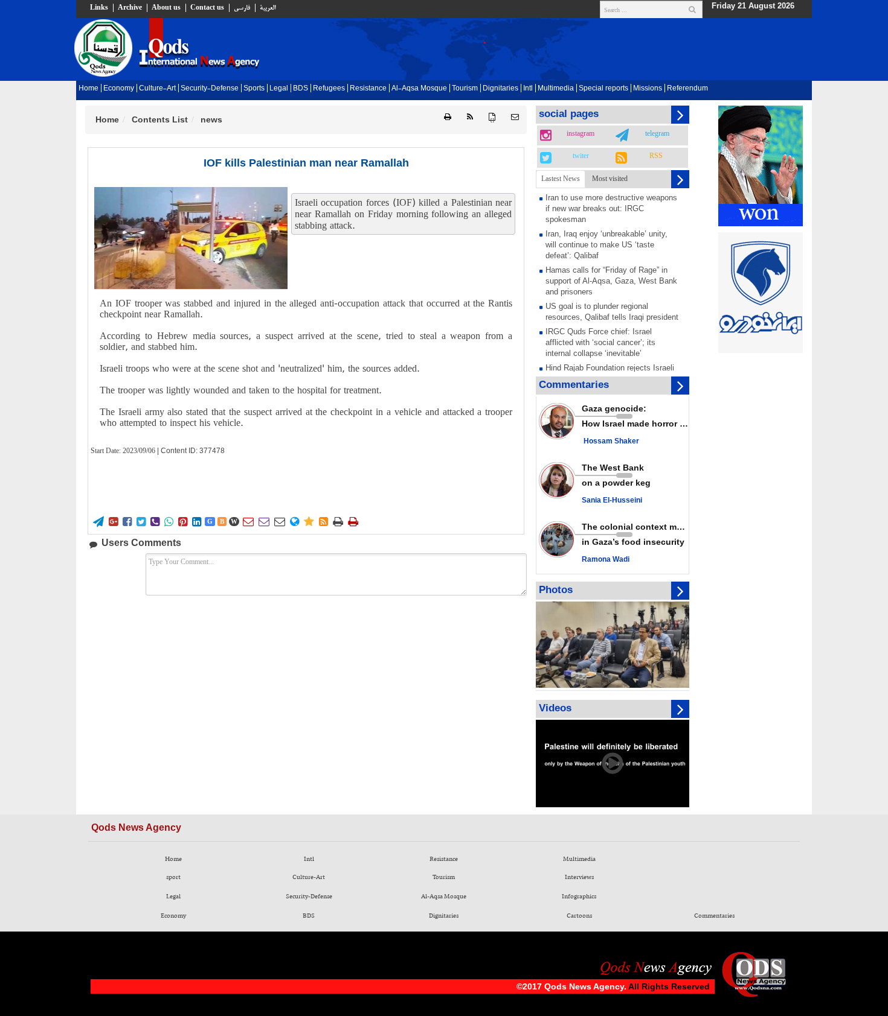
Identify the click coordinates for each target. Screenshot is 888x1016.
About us (166, 7)
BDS (300, 88)
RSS (656, 156)
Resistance (368, 88)
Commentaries (714, 915)
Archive (130, 7)
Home (88, 88)
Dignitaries (500, 88)
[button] (515, 117)
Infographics (579, 896)
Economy (118, 88)
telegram (657, 134)
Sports (254, 88)
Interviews (579, 877)
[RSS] (470, 117)
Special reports (603, 88)
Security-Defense (210, 88)
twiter (581, 156)
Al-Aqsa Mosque (419, 88)
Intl (528, 88)
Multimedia (556, 88)
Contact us (207, 7)
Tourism (465, 88)
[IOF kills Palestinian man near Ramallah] (191, 238)
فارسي (242, 7)
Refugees (329, 88)
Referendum (687, 88)
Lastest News (560, 178)
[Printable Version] (447, 117)
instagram (580, 134)
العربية (267, 7)
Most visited (610, 178)
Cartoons (579, 915)
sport (173, 877)
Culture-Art (157, 88)
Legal (278, 88)
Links (99, 7)
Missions (647, 88)
